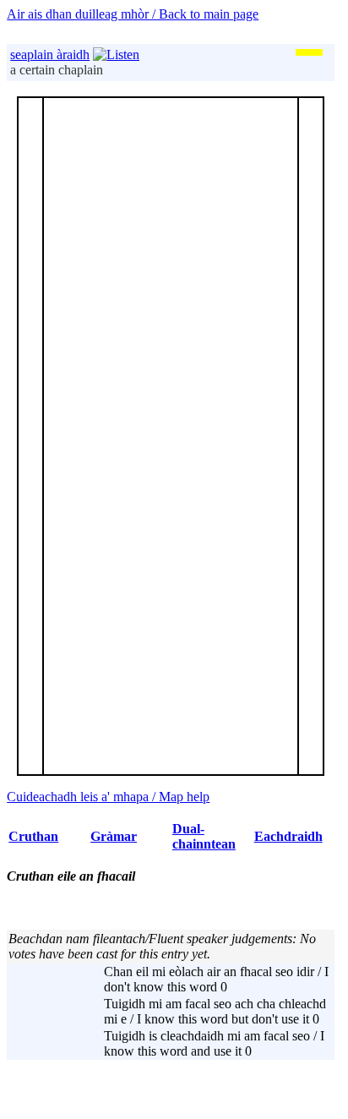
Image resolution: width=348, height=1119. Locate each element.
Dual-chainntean (204, 836)
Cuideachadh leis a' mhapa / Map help (108, 796)
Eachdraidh (288, 836)
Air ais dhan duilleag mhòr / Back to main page (132, 14)
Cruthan (33, 836)
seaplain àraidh (50, 54)
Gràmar (113, 836)
